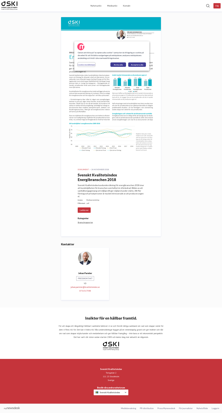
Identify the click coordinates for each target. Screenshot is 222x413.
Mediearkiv (112, 5)
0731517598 (85, 290)
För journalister (186, 408)
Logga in (215, 408)
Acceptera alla (137, 65)
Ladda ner (84, 210)
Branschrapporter (85, 222)
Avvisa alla (118, 65)
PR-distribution (147, 408)
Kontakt (126, 5)
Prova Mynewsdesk (166, 408)
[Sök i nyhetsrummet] (208, 6)
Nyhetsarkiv (96, 5)
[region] (111, 56)
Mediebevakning (128, 408)
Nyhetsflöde (202, 408)
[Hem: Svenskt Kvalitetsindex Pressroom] (9, 5)
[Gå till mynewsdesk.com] (12, 408)
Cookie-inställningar (86, 64)
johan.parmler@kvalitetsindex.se (85, 287)
